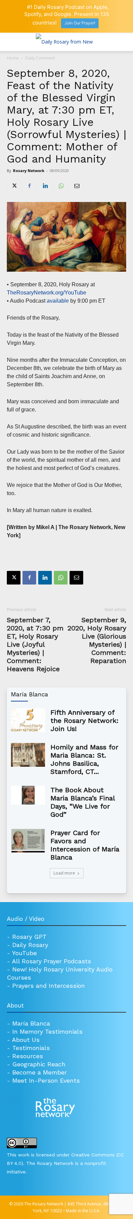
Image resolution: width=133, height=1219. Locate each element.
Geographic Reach (38, 1064)
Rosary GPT (29, 936)
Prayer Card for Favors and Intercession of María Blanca (84, 845)
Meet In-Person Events (46, 1080)
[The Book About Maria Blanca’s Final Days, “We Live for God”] (28, 795)
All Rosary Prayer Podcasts (51, 961)
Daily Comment (40, 58)
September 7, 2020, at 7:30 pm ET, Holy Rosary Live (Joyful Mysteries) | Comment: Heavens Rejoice (35, 644)
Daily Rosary (30, 944)
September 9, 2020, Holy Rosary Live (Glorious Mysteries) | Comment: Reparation (97, 640)
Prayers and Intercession (48, 985)
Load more (64, 873)
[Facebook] (29, 186)
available (58, 301)
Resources (27, 1056)
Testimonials (31, 1047)
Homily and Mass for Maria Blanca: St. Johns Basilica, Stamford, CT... (84, 759)
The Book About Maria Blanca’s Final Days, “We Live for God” (82, 802)
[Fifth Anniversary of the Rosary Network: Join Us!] (28, 720)
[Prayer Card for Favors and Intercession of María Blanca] (28, 840)
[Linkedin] (45, 186)
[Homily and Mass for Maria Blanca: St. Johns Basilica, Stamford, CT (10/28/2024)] (28, 755)
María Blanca (31, 1023)
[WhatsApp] (61, 186)
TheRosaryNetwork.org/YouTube (47, 292)
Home (13, 58)
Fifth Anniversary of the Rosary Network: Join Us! (84, 720)
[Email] (76, 186)
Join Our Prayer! (79, 23)
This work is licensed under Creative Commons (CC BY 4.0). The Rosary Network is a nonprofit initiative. (65, 1163)
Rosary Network (28, 170)
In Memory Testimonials (47, 1031)
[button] (12, 42)
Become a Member (39, 1072)
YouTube (24, 952)
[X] (13, 186)
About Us (26, 1039)
